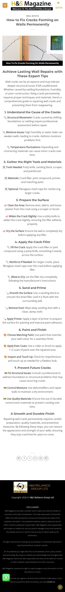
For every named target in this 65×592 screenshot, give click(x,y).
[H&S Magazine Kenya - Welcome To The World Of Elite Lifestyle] (32, 5)
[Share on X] (29, 458)
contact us (51, 582)
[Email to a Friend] (35, 458)
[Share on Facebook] (24, 458)
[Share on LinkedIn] (46, 458)
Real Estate (32, 16)
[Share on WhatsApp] (18, 458)
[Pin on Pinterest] (40, 458)
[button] (5, 5)
